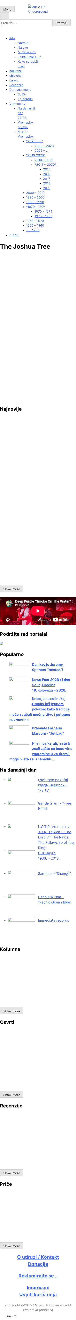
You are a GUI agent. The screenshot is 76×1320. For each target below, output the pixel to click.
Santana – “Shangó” (54, 873)
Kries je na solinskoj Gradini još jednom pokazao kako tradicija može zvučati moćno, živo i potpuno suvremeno (39, 709)
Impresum (38, 1287)
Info (12, 38)
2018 (46, 183)
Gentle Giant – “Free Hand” (54, 806)
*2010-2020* (35, 155)
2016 (46, 174)
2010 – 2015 (44, 160)
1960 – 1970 (35, 221)
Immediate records (53, 920)
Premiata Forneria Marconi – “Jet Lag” (48, 730)
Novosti (23, 43)
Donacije (38, 1264)
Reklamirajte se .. (38, 1276)
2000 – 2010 (35, 193)
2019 (46, 188)
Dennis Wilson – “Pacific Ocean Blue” (54, 899)
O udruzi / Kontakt (38, 1257)
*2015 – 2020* (45, 164)
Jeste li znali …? (29, 57)
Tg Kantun (25, 99)
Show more (11, 589)
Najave (23, 47)
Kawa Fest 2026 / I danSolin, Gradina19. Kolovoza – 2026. (51, 685)
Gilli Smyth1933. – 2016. (48, 855)
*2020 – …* (34, 141)
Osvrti (13, 80)
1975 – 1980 (43, 216)
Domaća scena (20, 90)
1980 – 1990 (35, 202)
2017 (46, 179)
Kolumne (15, 71)
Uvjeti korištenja (38, 1294)
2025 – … (42, 150)
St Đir (22, 94)
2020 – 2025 (44, 146)
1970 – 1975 (43, 211)
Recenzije (16, 85)
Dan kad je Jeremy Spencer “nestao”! (47, 667)
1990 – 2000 (35, 197)
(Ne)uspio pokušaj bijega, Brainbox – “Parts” (53, 785)
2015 (46, 169)
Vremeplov (17, 104)
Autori (13, 235)
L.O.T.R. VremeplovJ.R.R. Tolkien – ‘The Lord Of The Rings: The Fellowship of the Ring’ (56, 837)
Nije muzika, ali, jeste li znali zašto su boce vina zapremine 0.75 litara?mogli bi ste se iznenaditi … (40, 751)
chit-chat (16, 75)
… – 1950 (32, 230)
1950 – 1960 (35, 225)
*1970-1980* (35, 207)
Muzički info (27, 52)
